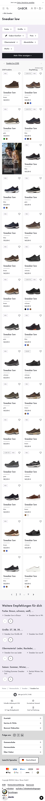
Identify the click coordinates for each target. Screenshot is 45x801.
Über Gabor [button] (9, 752)
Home (4, 688)
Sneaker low (9, 93)
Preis (32, 36)
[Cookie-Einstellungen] (41, 798)
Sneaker (25, 688)
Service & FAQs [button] (10, 723)
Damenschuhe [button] (9, 742)
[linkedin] (22, 735)
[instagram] (14, 735)
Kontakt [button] (7, 718)
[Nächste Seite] (10, 621)
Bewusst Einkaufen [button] (11, 728)
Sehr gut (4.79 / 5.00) (24, 694)
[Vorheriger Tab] (4, 63)
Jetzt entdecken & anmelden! (11, 170)
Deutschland (30, 760)
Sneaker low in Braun (12, 615)
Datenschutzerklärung (16, 785)
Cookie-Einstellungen (10, 792)
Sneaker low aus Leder (13, 653)
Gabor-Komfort (15, 36)
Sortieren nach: (39, 67)
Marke (7, 49)
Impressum (30, 785)
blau (30, 103)
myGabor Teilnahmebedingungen (28, 788)
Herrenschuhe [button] (9, 747)
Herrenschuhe (14, 688)
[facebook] (18, 735)
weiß (28, 515)
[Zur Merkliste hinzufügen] (19, 73)
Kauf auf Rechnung (33, 710)
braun (25, 103)
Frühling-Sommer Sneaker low (14, 672)
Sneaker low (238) (12, 63)
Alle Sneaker (8, 13)
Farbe (6, 29)
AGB (4, 785)
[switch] (4, 798)
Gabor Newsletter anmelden (25, 2)
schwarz (28, 103)
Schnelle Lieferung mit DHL (12, 703)
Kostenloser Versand (33, 703)
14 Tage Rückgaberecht (12, 710)
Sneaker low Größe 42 (13, 634)
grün (4, 139)
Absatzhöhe (29, 42)
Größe (20, 29)
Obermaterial (10, 42)
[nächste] (33, 595)
